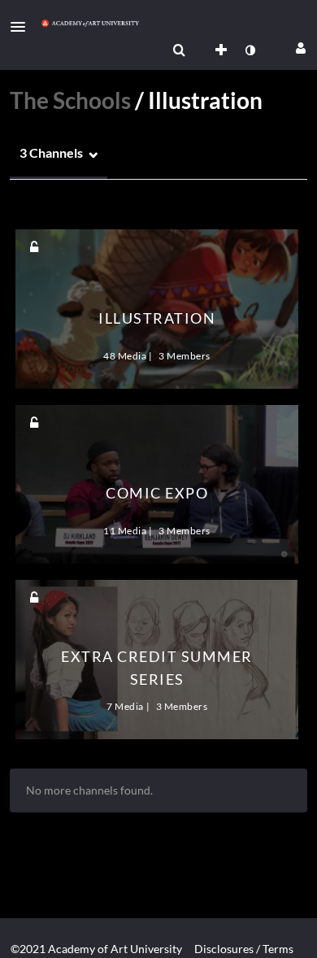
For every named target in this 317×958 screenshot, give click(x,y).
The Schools (70, 100)
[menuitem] (179, 50)
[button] (23, 26)
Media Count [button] (49, 209)
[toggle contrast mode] (249, 50)
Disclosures (224, 949)
